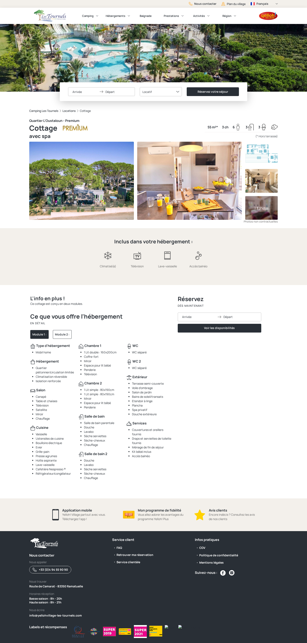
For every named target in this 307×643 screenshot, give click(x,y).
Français (262, 4)
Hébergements (115, 16)
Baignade (146, 16)
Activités (199, 16)
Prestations (171, 16)
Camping (88, 16)
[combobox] (161, 91)
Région (226, 16)
